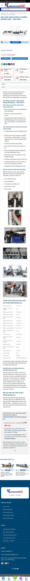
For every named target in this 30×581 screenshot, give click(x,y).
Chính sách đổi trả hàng (8, 515)
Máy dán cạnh (21, 13)
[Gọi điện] (15, 578)
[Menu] (2, 5)
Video (3, 87)
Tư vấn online (6, 506)
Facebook (3, 580)
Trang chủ (4, 13)
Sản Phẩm (12, 13)
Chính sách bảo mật (7, 509)
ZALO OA (26, 580)
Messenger (21, 580)
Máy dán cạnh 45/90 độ (8, 14)
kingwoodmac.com (19, 434)
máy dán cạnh (11, 399)
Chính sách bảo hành (8, 512)
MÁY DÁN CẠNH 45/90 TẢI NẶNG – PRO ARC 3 (22, 474)
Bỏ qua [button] (27, 1)
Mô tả (3, 84)
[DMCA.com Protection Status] (5, 563)
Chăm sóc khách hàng (8, 518)
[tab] (15, 84)
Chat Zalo (9, 580)
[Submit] (27, 9)
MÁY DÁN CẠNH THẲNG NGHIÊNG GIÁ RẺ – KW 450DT (6, 475)
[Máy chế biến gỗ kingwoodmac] (15, 5)
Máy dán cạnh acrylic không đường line (13, 92)
